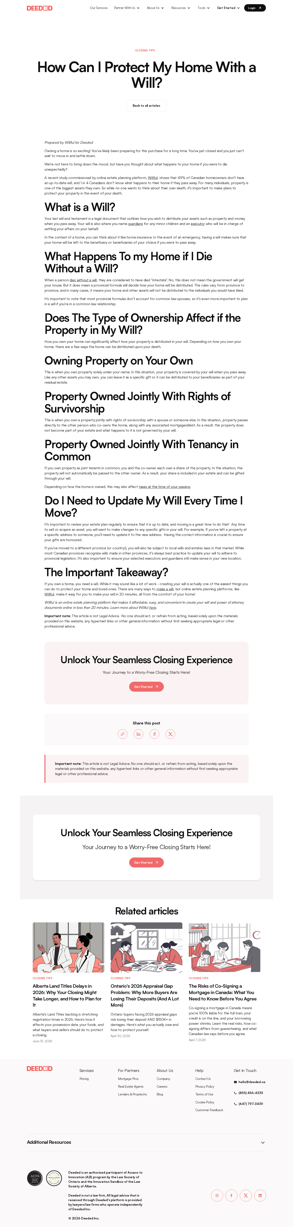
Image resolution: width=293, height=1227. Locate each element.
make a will (164, 589)
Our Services (99, 8)
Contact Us (203, 1079)
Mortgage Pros (128, 1079)
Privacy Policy (204, 1086)
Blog (160, 1094)
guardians (135, 223)
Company (163, 1079)
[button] (127, 8)
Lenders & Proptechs (132, 1094)
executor (198, 223)
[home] (39, 7)
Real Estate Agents (131, 1086)
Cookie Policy (204, 1102)
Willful (152, 177)
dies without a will (83, 280)
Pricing (84, 1079)
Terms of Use (204, 1094)
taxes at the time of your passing (164, 486)
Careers (162, 1086)
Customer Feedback (209, 1110)
